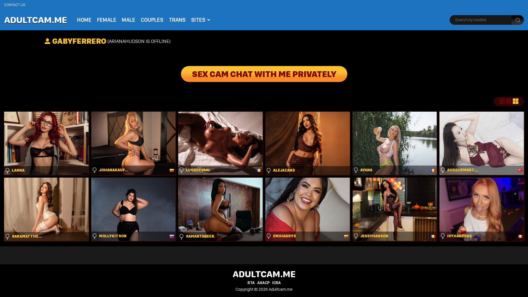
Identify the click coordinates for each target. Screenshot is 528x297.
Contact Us (14, 4)
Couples (152, 19)
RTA (251, 282)
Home (84, 19)
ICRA (276, 282)
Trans (177, 19)
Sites (198, 19)
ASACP (263, 282)
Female (106, 19)
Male (128, 19)
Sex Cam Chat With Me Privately (264, 74)
